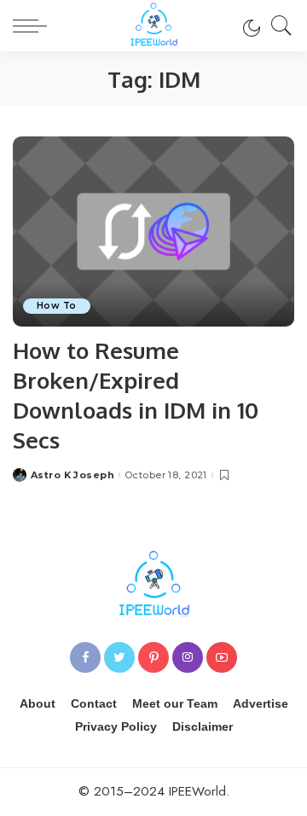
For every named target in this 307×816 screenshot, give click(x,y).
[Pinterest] (153, 657)
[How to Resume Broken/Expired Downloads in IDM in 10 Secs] (153, 231)
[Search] (277, 25)
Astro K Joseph (72, 475)
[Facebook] (85, 657)
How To (57, 305)
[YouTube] (221, 657)
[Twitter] (119, 657)
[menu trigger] (34, 25)
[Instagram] (187, 657)
